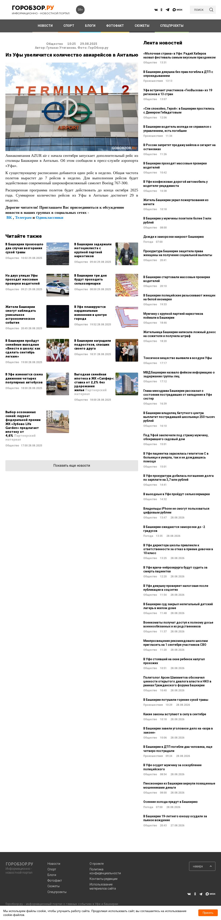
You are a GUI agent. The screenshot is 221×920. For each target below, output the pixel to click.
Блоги (51, 875)
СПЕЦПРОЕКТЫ (171, 25)
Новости (53, 863)
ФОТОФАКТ (115, 25)
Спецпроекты (56, 892)
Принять (208, 912)
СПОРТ (68, 25)
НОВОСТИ (45, 25)
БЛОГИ (90, 25)
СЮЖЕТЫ (142, 25)
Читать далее (37, 254)
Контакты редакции (103, 879)
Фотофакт (54, 880)
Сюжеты (53, 886)
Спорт (51, 869)
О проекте (97, 863)
